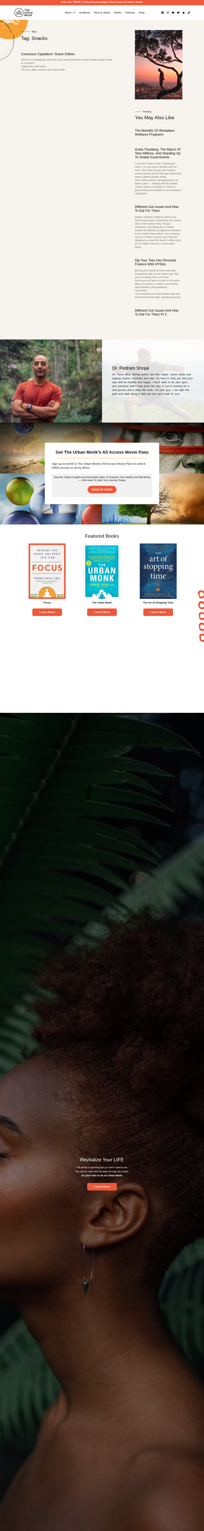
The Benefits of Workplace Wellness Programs (155, 132)
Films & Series (102, 12)
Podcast (130, 12)
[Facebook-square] (162, 12)
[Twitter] (178, 12)
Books (117, 12)
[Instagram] (168, 12)
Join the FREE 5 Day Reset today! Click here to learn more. (102, 2)
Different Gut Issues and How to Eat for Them (156, 208)
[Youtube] (173, 12)
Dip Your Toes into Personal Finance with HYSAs (155, 262)
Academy (84, 12)
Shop (142, 12)
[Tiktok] (189, 12)
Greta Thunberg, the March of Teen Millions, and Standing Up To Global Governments (158, 153)
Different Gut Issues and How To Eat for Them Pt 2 (156, 312)
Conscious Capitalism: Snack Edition (48, 54)
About (68, 12)
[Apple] (183, 12)
